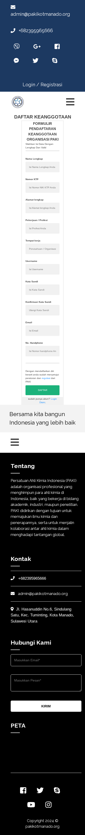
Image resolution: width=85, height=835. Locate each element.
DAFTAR (42, 390)
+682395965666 (35, 30)
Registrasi (51, 84)
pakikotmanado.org (43, 826)
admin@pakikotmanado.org (42, 593)
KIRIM (46, 706)
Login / (31, 84)
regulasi (46, 378)
